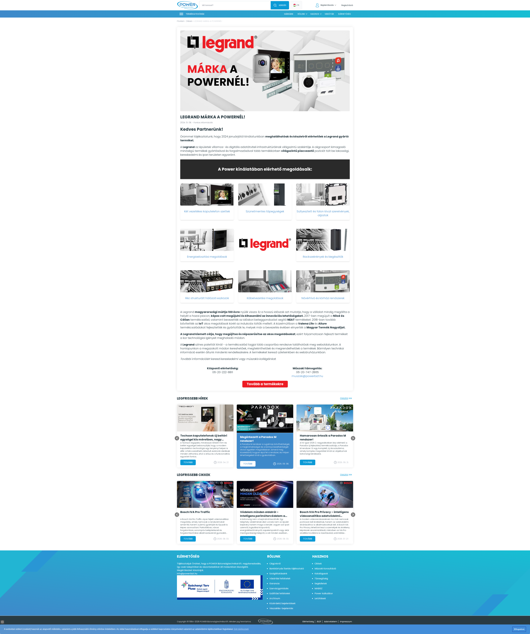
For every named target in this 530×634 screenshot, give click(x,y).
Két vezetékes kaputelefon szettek (207, 211)
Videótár (329, 14)
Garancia (274, 583)
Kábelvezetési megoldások (265, 298)
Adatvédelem (330, 621)
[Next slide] (353, 438)
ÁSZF (319, 621)
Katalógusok (321, 573)
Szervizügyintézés (278, 588)
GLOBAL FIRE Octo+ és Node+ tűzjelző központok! (260, 517)
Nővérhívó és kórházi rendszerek (322, 298)
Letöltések (320, 598)
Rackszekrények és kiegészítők (323, 257)
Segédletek (321, 583)
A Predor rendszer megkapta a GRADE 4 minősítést (202, 437)
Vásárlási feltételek (279, 578)
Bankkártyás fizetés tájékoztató (286, 568)
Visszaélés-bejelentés (281, 608)
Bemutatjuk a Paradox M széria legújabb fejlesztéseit (202, 514)
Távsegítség (321, 578)
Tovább (188, 462)
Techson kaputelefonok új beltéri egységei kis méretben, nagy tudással (323, 437)
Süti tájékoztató (241, 629)
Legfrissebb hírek (192, 398)
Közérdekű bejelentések (282, 603)
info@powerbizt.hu (187, 573)
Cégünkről (275, 563)
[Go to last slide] (177, 438)
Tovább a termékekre (265, 384)
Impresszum (346, 621)
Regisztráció (347, 5)
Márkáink (288, 14)
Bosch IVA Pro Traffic (315, 512)
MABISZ (318, 588)
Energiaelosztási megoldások (207, 257)
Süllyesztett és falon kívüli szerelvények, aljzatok (323, 213)
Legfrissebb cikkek (193, 474)
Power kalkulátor (324, 593)
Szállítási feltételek (279, 593)
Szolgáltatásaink (278, 573)
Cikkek (189, 21)
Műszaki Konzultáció (325, 568)
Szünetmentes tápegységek (265, 211)
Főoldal (180, 21)
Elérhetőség (344, 14)
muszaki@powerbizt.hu (307, 376)
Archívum (274, 598)
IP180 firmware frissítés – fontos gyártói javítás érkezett (262, 437)
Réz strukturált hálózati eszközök (207, 298)
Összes (344, 398)
